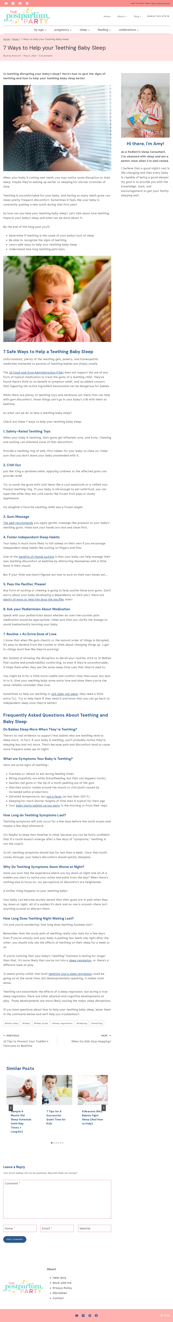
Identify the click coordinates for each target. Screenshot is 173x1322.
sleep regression (80, 960)
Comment (12, 1183)
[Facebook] (20, 3)
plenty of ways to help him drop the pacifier (33, 599)
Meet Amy (59, 1278)
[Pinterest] (27, 3)
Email (47, 1228)
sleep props (41, 1023)
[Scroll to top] (166, 1311)
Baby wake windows (160, 3)
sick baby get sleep (64, 694)
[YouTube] (6, 3)
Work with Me (62, 1283)
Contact (58, 1298)
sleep (26, 1023)
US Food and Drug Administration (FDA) (36, 372)
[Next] (104, 1108)
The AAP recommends (18, 523)
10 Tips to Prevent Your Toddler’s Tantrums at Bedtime (25, 1041)
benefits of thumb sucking (36, 557)
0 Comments (46, 55)
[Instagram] (13, 3)
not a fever (54, 796)
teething (96, 1023)
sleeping (81, 1023)
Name (10, 1228)
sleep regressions (62, 1023)
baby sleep (11, 1023)
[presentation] (21, 1090)
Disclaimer (60, 1293)
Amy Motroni (13, 55)
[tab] (51, 1143)
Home (107, 16)
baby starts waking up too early (38, 805)
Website (84, 1228)
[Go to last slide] (11, 1108)
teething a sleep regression (70, 974)
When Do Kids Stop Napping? (91, 1038)
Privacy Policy (62, 1288)
